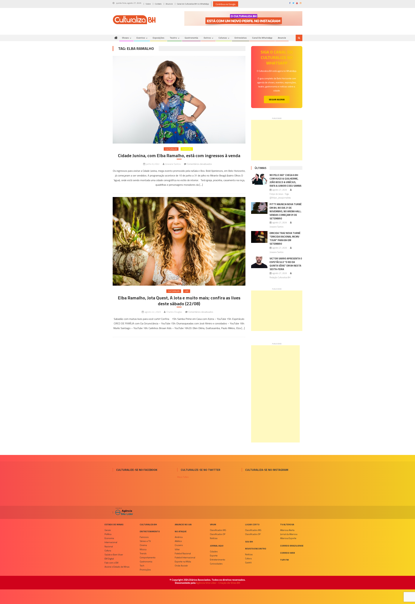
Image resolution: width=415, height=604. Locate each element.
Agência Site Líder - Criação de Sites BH (218, 583)
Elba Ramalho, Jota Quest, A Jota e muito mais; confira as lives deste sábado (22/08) (179, 301)
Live (187, 291)
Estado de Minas (114, 524)
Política (108, 534)
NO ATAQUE (181, 531)
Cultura (108, 550)
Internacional (111, 542)
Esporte (214, 555)
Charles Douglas (174, 312)
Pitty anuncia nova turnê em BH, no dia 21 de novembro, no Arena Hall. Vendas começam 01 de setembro (286, 211)
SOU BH (249, 541)
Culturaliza (171, 149)
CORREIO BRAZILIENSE (291, 545)
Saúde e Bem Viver (114, 554)
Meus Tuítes (183, 477)
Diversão (186, 149)
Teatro (173, 37)
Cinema (143, 545)
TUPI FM (284, 559)
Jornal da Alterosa (288, 534)
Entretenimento (150, 531)
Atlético (178, 541)
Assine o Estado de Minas (117, 566)
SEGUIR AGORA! (277, 99)
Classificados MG (218, 530)
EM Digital (109, 558)
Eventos (140, 37)
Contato (158, 3)
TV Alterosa (287, 524)
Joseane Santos (173, 164)
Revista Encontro (255, 548)
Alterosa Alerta (287, 530)
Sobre (148, 3)
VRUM (213, 524)
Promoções (145, 569)
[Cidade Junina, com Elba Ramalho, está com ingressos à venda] (179, 100)
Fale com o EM (111, 562)
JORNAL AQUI (216, 545)
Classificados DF (217, 534)
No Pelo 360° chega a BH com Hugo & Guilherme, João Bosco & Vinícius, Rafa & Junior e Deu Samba (285, 180)
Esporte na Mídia (183, 561)
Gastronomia (191, 37)
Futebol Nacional (183, 553)
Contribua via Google (226, 4)
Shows (125, 37)
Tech (142, 565)
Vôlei (177, 549)
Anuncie (169, 3)
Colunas (223, 37)
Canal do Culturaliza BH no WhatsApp (193, 3)
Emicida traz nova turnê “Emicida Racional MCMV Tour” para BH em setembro (285, 238)
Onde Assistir (181, 565)
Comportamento (147, 557)
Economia (109, 538)
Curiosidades (216, 563)
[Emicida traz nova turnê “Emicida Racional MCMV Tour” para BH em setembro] (259, 237)
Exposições (158, 37)
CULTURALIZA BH (148, 524)
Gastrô (248, 562)
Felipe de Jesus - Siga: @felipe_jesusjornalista (280, 195)
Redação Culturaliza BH (280, 277)
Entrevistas (241, 37)
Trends (143, 553)
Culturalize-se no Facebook (136, 470)
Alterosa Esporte (288, 538)
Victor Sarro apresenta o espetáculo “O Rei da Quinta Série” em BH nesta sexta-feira (286, 264)
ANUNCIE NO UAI (183, 524)
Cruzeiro (179, 545)
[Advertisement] (276, 140)
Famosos (144, 537)
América (179, 537)
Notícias (214, 538)
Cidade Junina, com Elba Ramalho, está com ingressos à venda (179, 155)
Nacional (109, 546)
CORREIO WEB (287, 552)
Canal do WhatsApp (262, 37)
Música (143, 549)
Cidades (214, 551)
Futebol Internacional (185, 557)
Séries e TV (145, 541)
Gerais (108, 530)
